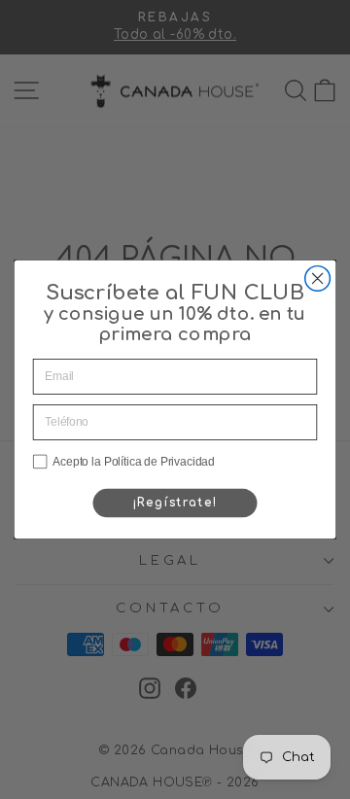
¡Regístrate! (175, 503)
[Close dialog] (318, 279)
